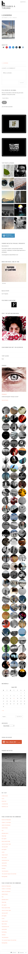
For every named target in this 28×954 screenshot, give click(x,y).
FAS (2, 830)
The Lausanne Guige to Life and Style (9, 873)
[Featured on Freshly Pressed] (8, 237)
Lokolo (3, 852)
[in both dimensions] (20, 197)
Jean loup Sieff (4, 846)
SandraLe (4, 868)
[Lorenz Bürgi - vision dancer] (20, 171)
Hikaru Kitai (4, 835)
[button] (11, 128)
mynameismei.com (5, 860)
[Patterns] (20, 184)
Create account (5, 795)
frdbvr (15, 17)
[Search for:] (9, 716)
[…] (8, 184)
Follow (4, 102)
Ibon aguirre (4, 838)
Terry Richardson (5, 871)
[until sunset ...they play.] (8, 210)
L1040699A (5, 63)
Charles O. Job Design (6, 822)
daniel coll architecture (6, 825)
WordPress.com (5, 806)
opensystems (4, 929)
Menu (24, 1)
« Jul (3, 710)
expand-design (5, 827)
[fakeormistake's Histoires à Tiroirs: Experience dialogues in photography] (8, 171)
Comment (22, 82)
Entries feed (4, 801)
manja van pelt (4, 854)
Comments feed (5, 803)
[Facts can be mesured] (8, 223)
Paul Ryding (4, 865)
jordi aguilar (4, 849)
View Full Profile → (5, 400)
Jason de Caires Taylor (6, 844)
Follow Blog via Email (9, 90)
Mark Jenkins (4, 857)
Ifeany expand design (6, 841)
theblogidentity (4, 876)
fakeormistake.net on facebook (12, 347)
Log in (3, 798)
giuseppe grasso (5, 833)
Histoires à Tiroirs (8, 7)
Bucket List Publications (6, 819)
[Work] (20, 223)
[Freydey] (20, 210)
